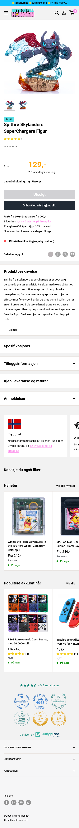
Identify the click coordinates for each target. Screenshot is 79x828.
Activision (10, 146)
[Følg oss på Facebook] (6, 802)
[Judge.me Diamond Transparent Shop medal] (22, 701)
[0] (72, 12)
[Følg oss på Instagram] (13, 802)
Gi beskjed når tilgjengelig (39, 205)
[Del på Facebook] (58, 254)
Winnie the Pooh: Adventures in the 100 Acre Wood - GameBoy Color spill (27, 545)
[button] (12, 139)
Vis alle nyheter (65, 485)
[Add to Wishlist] (50, 254)
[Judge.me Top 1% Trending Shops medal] (58, 718)
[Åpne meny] (6, 12)
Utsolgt (39, 194)
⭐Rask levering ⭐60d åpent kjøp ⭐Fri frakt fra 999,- (39, 3)
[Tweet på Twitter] (65, 254)
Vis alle (70, 583)
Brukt (9, 119)
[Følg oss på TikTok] (28, 802)
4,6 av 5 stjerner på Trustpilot (34, 221)
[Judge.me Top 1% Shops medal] (40, 718)
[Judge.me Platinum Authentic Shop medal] (58, 701)
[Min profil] (64, 13)
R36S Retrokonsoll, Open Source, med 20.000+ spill (28, 641)
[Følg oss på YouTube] (21, 802)
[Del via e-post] (72, 254)
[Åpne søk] (57, 13)
